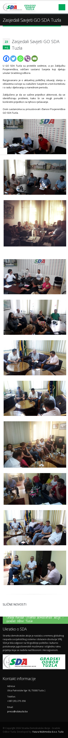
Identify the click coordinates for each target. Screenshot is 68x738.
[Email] (34, 58)
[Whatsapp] (20, 58)
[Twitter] (13, 58)
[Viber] (27, 58)
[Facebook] (6, 58)
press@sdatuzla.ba (17, 711)
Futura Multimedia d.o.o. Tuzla (47, 731)
